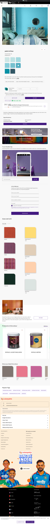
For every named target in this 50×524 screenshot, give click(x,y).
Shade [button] (8, 223)
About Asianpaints (4, 431)
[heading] (10, 82)
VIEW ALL (46, 326)
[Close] (48, 518)
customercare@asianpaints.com (11, 405)
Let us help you (14, 186)
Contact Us (3, 448)
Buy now (35, 98)
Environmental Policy (29, 437)
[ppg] (37, 508)
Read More (25, 123)
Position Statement (29, 444)
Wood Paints (43, 390)
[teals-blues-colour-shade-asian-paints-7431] (25, 26)
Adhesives (24, 393)
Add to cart (14, 98)
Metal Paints (5, 393)
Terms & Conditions (29, 446)
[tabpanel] (25, 26)
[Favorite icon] (22, 330)
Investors (2, 433)
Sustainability (3, 446)
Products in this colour (9, 326)
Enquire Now (25, 213)
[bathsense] (37, 495)
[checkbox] (11, 205)
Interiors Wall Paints (7, 390)
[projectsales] (37, 503)
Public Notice (28, 448)
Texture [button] (4, 223)
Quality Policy (28, 442)
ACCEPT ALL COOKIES (30, 521)
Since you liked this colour (10, 364)
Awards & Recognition (4, 444)
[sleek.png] (37, 492)
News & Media (3, 442)
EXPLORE (41, 317)
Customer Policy (28, 433)
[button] (42, 5)
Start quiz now (25, 142)
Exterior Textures (35, 390)
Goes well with (7, 219)
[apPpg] (37, 512)
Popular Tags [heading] (6, 387)
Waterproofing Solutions (14, 393)
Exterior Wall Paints (26, 390)
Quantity (20, 88)
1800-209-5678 (8, 403)
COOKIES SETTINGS (20, 521)
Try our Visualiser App (7, 146)
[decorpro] (37, 499)
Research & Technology (5, 437)
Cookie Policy (28, 435)
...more (17, 78)
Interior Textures (16, 390)
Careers (2, 435)
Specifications (7, 117)
